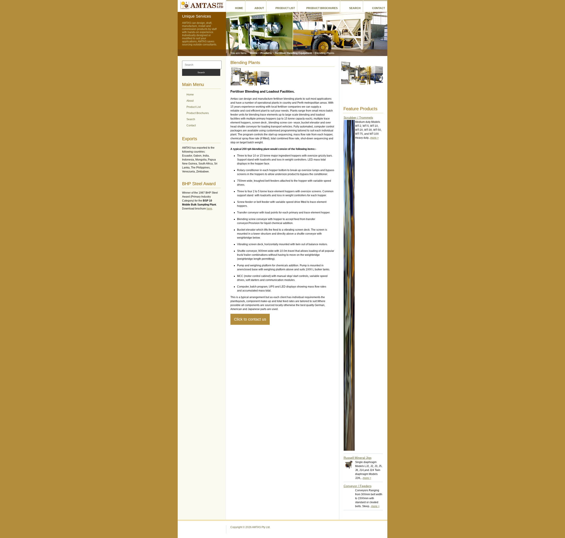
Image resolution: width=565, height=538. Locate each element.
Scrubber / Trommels (358, 117)
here (209, 208)
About (259, 8)
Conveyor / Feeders (357, 486)
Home (239, 8)
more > (374, 137)
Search (355, 8)
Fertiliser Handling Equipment (293, 53)
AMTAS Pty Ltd (202, 5)
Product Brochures (322, 8)
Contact (378, 8)
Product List (285, 8)
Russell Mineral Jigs (357, 458)
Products (266, 53)
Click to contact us (250, 319)
